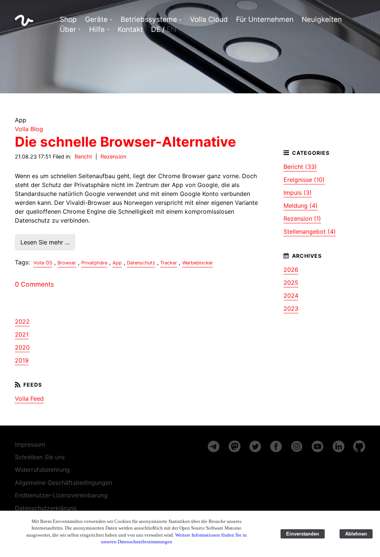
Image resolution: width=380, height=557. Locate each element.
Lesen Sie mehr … (45, 242)
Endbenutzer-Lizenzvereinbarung (61, 495)
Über (68, 29)
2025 (291, 282)
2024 (291, 295)
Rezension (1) (302, 218)
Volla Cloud (209, 19)
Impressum (30, 444)
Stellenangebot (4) (310, 231)
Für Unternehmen (265, 19)
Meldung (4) (301, 205)
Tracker (168, 263)
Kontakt (130, 29)
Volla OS (42, 263)
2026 (291, 269)
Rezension (113, 156)
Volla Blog (29, 129)
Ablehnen (356, 534)
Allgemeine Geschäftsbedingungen (63, 482)
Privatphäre (94, 263)
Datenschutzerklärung (45, 508)
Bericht (83, 156)
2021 (22, 334)
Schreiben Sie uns (40, 457)
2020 (22, 347)
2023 (291, 308)
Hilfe (97, 29)
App (117, 263)
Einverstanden (302, 534)
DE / (163, 29)
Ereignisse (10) (304, 179)
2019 (22, 360)
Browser (67, 263)
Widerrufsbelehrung (42, 469)
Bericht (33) (300, 166)
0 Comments (34, 284)
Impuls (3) (298, 192)
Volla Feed (29, 398)
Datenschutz (141, 263)
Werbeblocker (197, 263)
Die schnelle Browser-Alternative (125, 141)
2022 (22, 321)
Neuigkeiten (322, 19)
